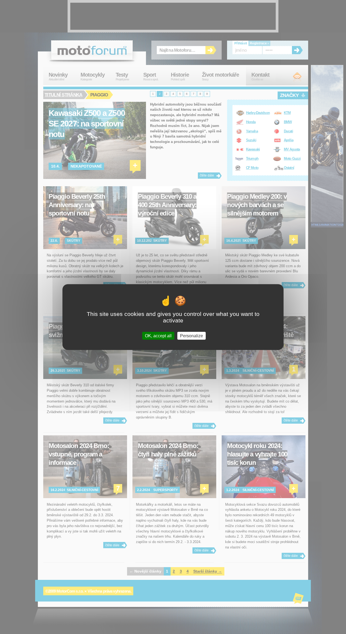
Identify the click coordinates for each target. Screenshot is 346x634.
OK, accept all (158, 335)
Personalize (191, 335)
